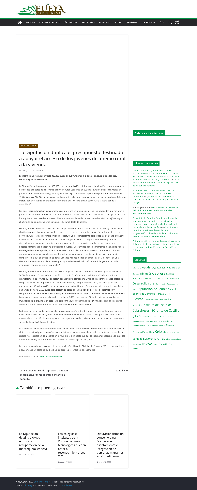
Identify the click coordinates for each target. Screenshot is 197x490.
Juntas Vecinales (149, 317)
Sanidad (137, 338)
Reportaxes (88, 22)
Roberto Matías (173, 332)
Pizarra (169, 325)
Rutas (118, 22)
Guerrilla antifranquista (153, 300)
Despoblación (161, 284)
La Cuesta (169, 317)
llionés (142, 321)
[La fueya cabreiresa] (19, 22)
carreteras (147, 278)
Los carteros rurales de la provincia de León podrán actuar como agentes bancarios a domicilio (44, 375)
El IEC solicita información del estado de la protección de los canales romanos (156, 182)
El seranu (104, 22)
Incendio (166, 299)
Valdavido (164, 344)
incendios (137, 305)
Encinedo (166, 294)
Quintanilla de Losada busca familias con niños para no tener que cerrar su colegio (155, 199)
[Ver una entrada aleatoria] (177, 22)
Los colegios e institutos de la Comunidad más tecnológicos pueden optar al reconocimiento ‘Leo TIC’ (72, 445)
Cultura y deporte (49, 22)
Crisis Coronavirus (171, 278)
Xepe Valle (39, 170)
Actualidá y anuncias (28, 146)
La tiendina (149, 22)
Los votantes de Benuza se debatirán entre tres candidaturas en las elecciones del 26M (155, 210)
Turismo (156, 344)
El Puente (170, 289)
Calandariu (132, 22)
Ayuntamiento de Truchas (166, 267)
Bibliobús (146, 274)
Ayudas (147, 267)
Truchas (147, 344)
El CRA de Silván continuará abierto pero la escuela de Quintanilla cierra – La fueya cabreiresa (153, 193)
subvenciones (154, 338)
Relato (160, 331)
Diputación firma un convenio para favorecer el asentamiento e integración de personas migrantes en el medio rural (110, 445)
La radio (120, 370)
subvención (137, 344)
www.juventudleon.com (51, 356)
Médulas (136, 325)
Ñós (162, 22)
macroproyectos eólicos (155, 321)
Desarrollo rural (144, 283)
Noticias (30, 22)
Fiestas (138, 299)
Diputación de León (151, 289)
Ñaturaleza (70, 22)
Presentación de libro (143, 332)
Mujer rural (169, 321)
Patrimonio (144, 325)
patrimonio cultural (157, 325)
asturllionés (137, 268)
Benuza (136, 274)
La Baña (160, 316)
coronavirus (157, 278)
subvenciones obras (173, 339)
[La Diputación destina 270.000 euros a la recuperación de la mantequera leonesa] (33, 396)
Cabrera (159, 273)
